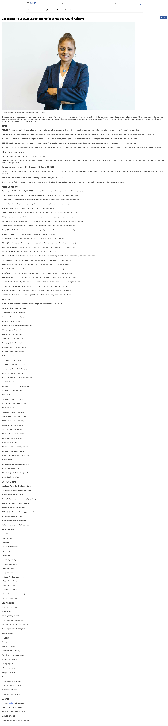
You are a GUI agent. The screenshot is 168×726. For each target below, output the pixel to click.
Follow (163, 17)
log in (11, 703)
